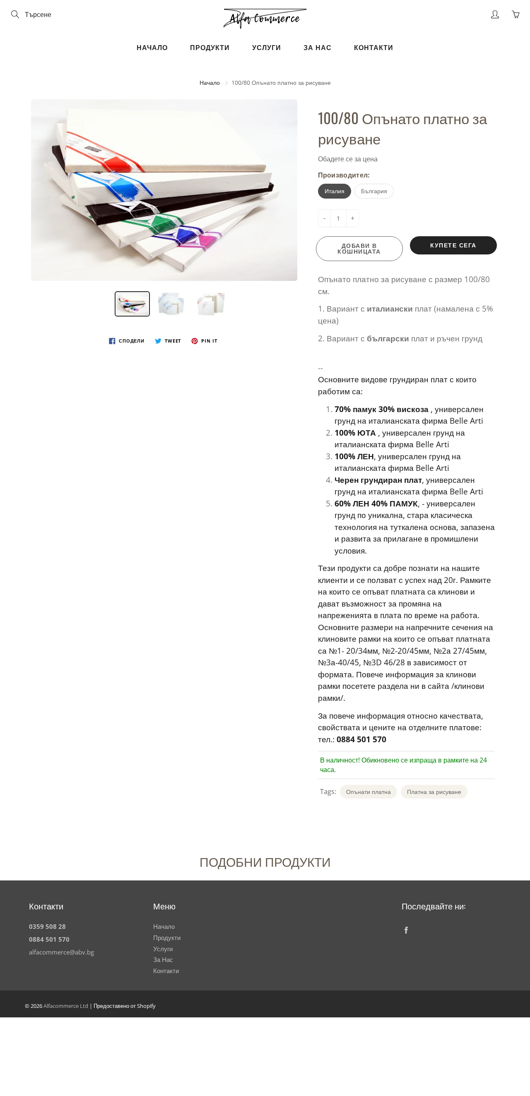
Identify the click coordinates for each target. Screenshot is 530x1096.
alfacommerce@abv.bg (61, 952)
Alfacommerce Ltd (65, 1006)
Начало (152, 47)
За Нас (318, 47)
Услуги (266, 47)
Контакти (373, 47)
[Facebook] (406, 930)
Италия (334, 191)
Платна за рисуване (434, 792)
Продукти (210, 47)
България (374, 191)
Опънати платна (368, 792)
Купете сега (453, 245)
